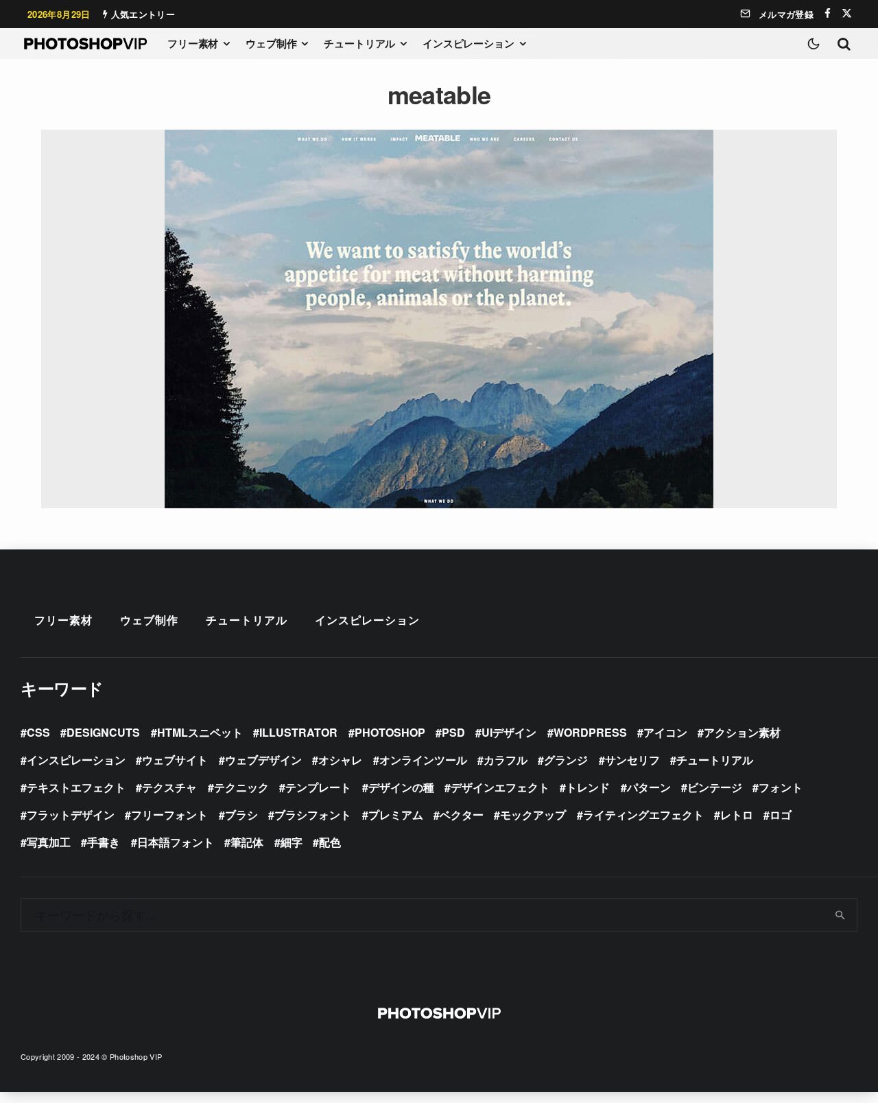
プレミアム (395, 814)
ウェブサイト (175, 760)
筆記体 (246, 842)
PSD (453, 732)
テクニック (241, 787)
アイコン (665, 732)
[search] (840, 915)
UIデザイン (509, 732)
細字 (291, 842)
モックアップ (533, 814)
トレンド (588, 787)
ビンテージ (714, 787)
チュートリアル (359, 43)
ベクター (462, 814)
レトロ (736, 814)
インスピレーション (468, 43)
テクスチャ (169, 787)
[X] (846, 13)
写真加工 (49, 842)
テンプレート (318, 787)
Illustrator (298, 732)
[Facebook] (827, 13)
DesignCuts (103, 732)
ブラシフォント (312, 814)
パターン (649, 787)
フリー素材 (192, 43)
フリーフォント (169, 814)
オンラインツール (423, 760)
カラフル (505, 760)
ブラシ (241, 814)
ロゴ (781, 814)
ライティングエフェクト (643, 814)
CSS (38, 732)
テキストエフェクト (76, 787)
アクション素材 (742, 732)
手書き (103, 842)
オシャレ (340, 760)
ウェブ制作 (271, 43)
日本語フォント (175, 842)
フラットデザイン (71, 814)
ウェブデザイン (263, 760)
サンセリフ (632, 760)
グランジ (566, 760)
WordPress (590, 732)
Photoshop (390, 732)
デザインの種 (401, 787)
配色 (330, 842)
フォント (781, 787)
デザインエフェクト (500, 787)
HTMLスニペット (200, 732)
